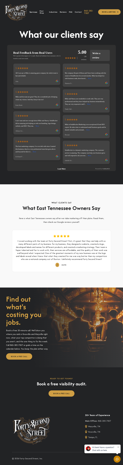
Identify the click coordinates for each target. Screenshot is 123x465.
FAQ (70, 12)
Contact (78, 12)
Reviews (63, 12)
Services (33, 12)
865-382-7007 (88, 12)
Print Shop (42, 12)
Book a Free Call (19, 356)
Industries (53, 12)
